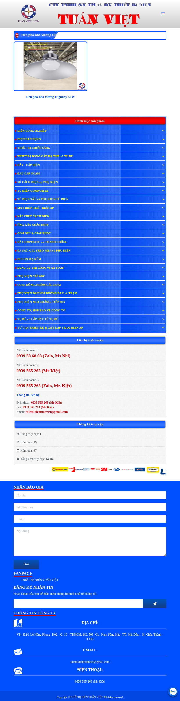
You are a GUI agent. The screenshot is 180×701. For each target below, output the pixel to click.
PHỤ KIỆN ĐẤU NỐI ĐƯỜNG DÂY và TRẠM (47, 293)
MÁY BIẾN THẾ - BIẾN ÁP (35, 207)
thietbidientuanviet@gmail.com (47, 411)
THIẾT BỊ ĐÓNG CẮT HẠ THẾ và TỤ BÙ (45, 156)
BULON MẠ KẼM (29, 259)
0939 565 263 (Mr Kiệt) (46, 402)
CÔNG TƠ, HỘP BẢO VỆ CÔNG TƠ (41, 310)
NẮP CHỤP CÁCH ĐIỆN (33, 216)
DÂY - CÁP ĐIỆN (28, 165)
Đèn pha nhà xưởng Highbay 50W (50, 97)
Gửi (26, 564)
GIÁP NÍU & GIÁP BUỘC (34, 233)
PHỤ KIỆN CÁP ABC (31, 276)
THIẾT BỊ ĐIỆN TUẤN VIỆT (39, 580)
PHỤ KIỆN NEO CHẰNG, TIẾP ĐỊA (41, 302)
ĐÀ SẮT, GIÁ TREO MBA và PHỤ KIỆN (43, 250)
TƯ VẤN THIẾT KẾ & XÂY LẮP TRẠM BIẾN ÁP (50, 327)
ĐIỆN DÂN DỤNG (29, 139)
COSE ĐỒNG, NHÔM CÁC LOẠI (39, 284)
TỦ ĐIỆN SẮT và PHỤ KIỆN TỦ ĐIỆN (42, 199)
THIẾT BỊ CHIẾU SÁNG (33, 147)
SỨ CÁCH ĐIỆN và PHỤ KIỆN (37, 182)
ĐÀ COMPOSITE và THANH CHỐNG (42, 242)
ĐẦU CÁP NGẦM (28, 173)
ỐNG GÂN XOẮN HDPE (33, 224)
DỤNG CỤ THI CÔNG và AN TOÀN (40, 267)
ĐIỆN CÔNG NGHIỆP (32, 130)
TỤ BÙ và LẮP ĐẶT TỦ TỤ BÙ (37, 319)
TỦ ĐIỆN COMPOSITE (33, 190)
